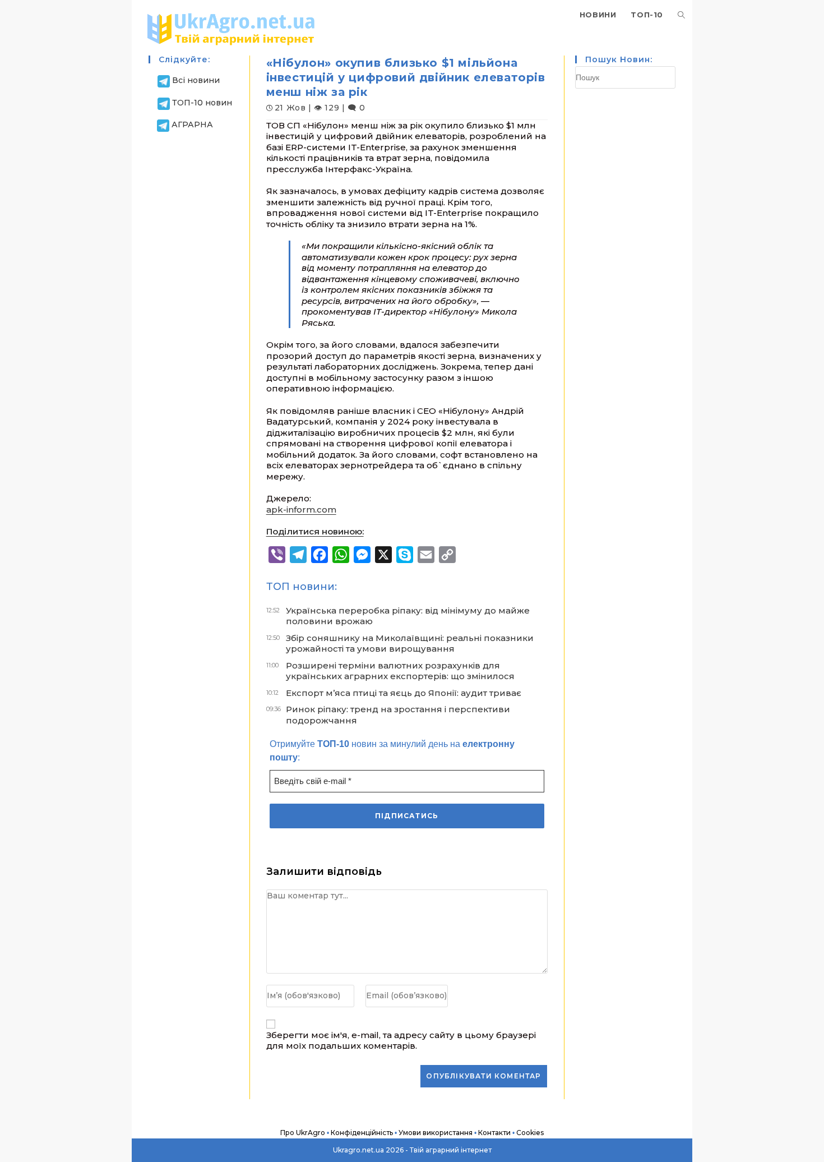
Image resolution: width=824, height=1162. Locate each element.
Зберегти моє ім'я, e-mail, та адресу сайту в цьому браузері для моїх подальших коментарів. (401, 1041)
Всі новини (196, 80)
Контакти (494, 1132)
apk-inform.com (301, 509)
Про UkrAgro (302, 1132)
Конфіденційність (362, 1132)
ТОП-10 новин (202, 103)
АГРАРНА (192, 124)
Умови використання (436, 1132)
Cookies (530, 1132)
